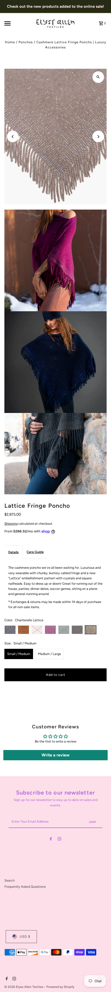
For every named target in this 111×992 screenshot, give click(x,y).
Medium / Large (49, 654)
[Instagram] (59, 839)
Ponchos (26, 42)
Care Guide (35, 552)
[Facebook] (51, 839)
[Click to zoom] (98, 77)
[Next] (98, 136)
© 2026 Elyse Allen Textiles (24, 987)
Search (9, 880)
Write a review (55, 755)
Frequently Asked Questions (25, 887)
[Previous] (13, 136)
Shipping (11, 523)
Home (10, 42)
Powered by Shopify (60, 987)
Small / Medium (18, 654)
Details (13, 552)
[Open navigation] (18, 23)
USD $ (25, 936)
